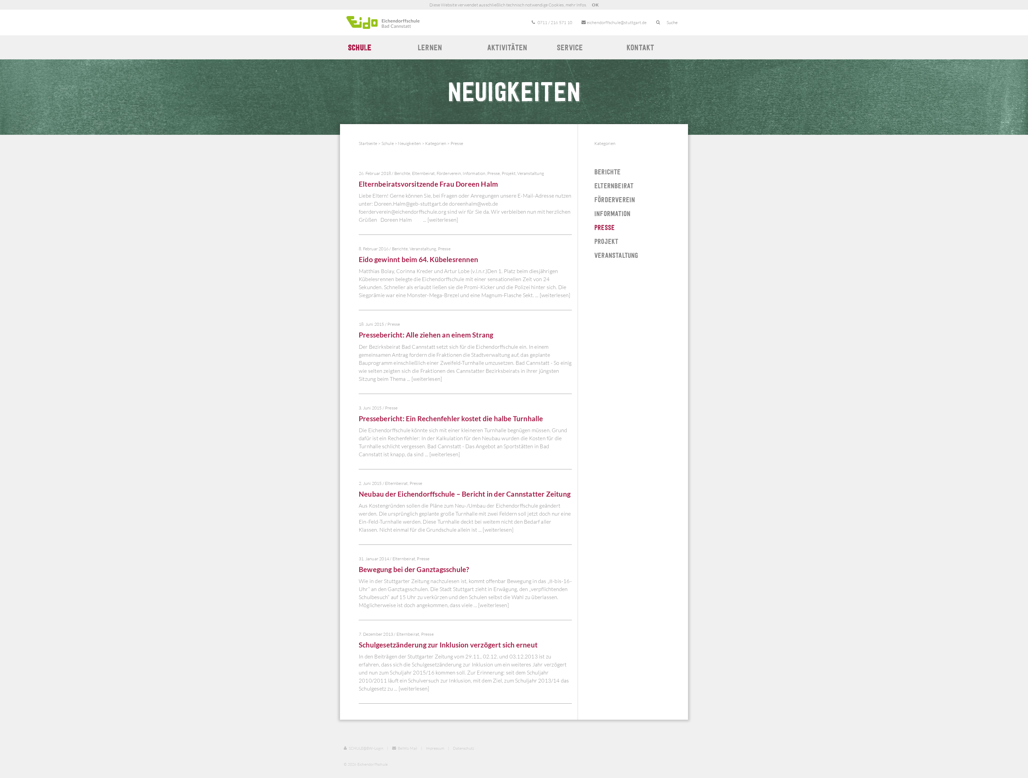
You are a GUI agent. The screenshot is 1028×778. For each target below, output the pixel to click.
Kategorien (435, 143)
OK (595, 4)
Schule (359, 47)
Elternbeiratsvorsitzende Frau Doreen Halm (428, 184)
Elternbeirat (423, 173)
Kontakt (640, 47)
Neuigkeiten (409, 143)
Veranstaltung (530, 173)
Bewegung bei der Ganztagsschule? (414, 569)
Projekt (509, 173)
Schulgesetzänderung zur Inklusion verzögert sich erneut (448, 645)
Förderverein (449, 173)
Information (474, 173)
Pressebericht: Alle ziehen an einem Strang (426, 335)
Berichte (402, 173)
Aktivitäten (507, 47)
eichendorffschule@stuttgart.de (616, 22)
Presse (457, 143)
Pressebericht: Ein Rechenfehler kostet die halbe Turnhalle (451, 418)
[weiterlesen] (443, 219)
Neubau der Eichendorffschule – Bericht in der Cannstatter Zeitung (464, 494)
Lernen (430, 47)
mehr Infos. (576, 4)
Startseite (368, 143)
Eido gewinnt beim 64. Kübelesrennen (418, 259)
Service (570, 47)
